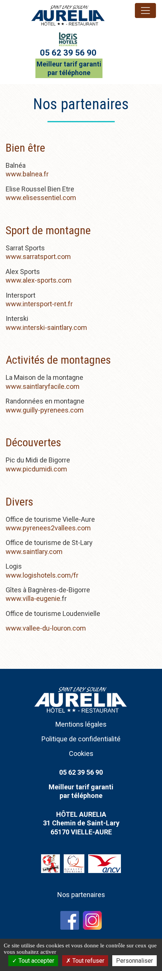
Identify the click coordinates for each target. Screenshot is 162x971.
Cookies (81, 753)
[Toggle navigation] (145, 10)
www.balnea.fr (27, 174)
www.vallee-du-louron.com (46, 628)
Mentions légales (81, 724)
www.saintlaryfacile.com (42, 386)
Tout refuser (87, 960)
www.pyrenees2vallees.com (48, 528)
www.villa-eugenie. (34, 598)
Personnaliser (134, 960)
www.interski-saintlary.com (46, 327)
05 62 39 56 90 (68, 52)
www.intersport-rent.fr (39, 304)
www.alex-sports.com (39, 280)
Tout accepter (35, 960)
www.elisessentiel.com (41, 198)
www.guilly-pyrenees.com (45, 410)
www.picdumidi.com (36, 469)
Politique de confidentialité (81, 739)
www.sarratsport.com (38, 256)
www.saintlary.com (34, 552)
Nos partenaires (81, 895)
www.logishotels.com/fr (42, 575)
